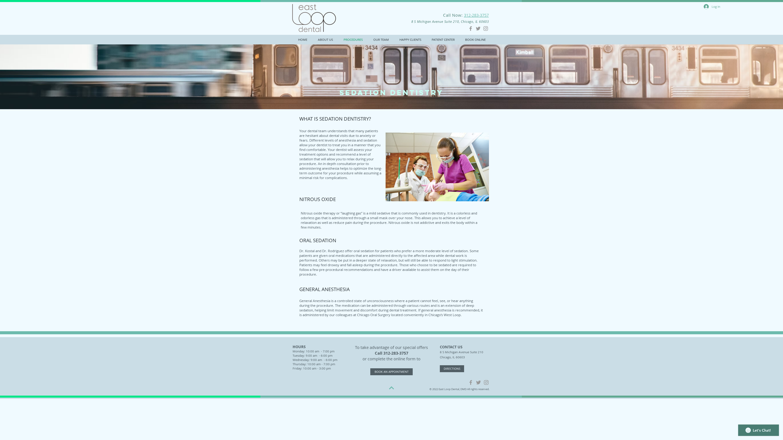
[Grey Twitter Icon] (478, 28)
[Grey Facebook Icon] (471, 28)
